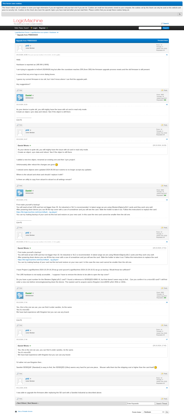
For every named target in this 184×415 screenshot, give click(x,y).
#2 (167, 104)
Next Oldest (21, 403)
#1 (167, 55)
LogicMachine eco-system (39, 32)
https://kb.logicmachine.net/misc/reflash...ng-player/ (36, 212)
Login (35, 28)
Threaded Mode (163, 40)
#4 (167, 200)
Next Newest (32, 403)
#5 (167, 242)
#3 (167, 139)
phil (27, 46)
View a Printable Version (25, 411)
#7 (167, 339)
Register (42, 28)
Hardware (53, 32)
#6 (167, 302)
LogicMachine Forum (22, 32)
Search (166, 23)
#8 (167, 388)
